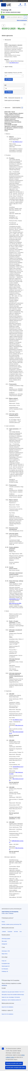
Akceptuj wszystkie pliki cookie (14, 1063)
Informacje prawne (6, 938)
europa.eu (4, 985)
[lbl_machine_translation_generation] (21, 98)
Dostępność (4, 944)
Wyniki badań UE (5, 966)
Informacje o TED (6, 951)
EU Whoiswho (5, 968)
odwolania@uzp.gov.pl (14, 599)
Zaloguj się (20, 5)
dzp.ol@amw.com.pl (13, 62)
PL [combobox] (6, 75)
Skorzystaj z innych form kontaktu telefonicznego (13, 994)
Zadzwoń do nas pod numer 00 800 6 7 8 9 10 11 (13, 991)
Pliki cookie (4, 941)
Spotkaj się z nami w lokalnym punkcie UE (11, 999)
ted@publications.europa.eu (16, 841)
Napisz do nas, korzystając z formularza (11, 997)
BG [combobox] (6, 88)
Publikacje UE (5, 971)
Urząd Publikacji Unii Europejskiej (10, 911)
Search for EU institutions (7, 1007)
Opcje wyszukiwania (22, 20)
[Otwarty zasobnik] (3, 25)
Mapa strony (4, 953)
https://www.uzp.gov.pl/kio (15, 603)
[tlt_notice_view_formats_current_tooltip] (22, 107)
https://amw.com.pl (16, 726)
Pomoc (3, 921)
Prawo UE (4, 960)
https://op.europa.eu (16, 848)
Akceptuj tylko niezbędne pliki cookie (15, 1067)
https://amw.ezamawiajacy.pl (16, 732)
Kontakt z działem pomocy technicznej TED (11, 924)
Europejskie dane (6, 963)
